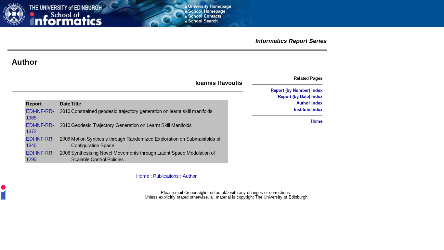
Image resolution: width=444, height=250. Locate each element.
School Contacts (204, 16)
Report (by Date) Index (300, 96)
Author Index (309, 103)
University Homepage (209, 6)
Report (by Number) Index (296, 90)
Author (190, 176)
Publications (166, 176)
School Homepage (206, 11)
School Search (203, 21)
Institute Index (308, 109)
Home (316, 121)
